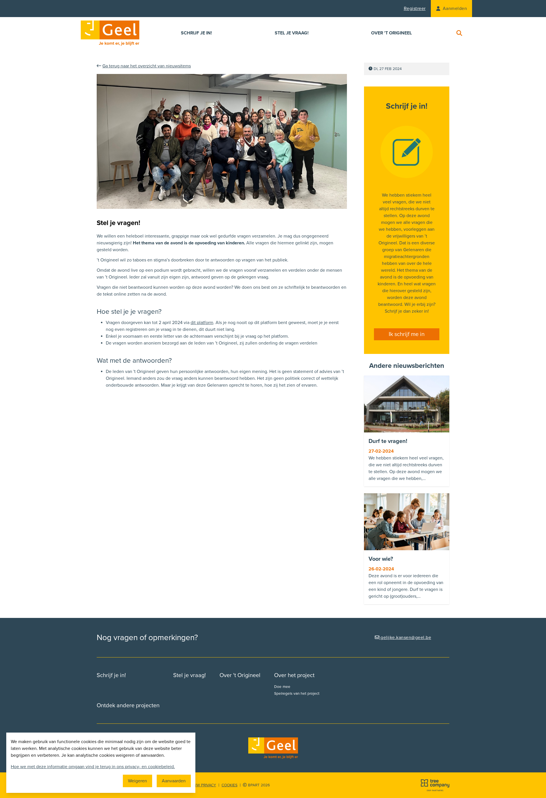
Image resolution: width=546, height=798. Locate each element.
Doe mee (282, 686)
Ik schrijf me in (407, 334)
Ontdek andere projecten (128, 705)
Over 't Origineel (391, 33)
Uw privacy (205, 785)
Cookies (229, 785)
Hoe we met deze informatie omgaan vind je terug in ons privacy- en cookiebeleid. (93, 767)
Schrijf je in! (196, 33)
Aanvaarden (174, 781)
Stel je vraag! (292, 33)
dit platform (202, 322)
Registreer (415, 8)
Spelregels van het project (296, 693)
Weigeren (137, 781)
